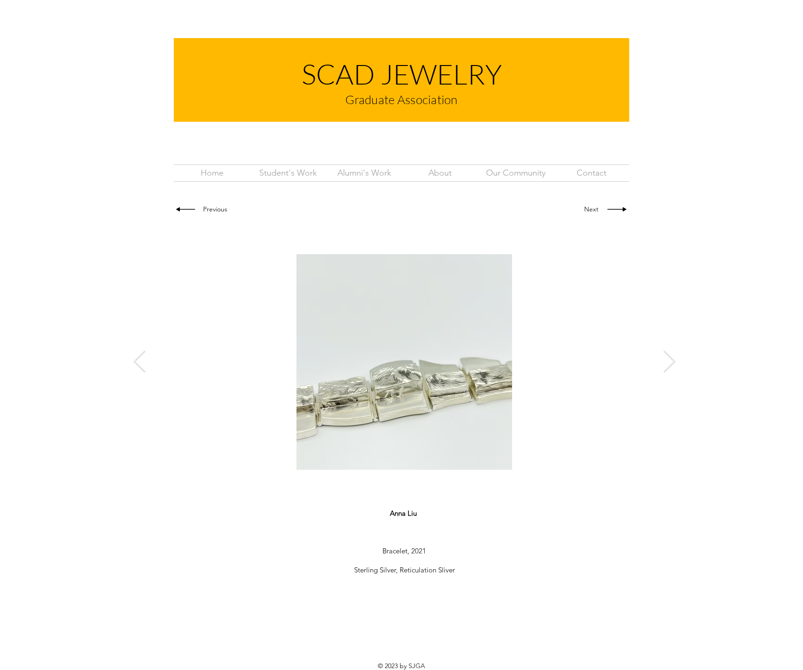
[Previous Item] (139, 362)
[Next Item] (669, 362)
